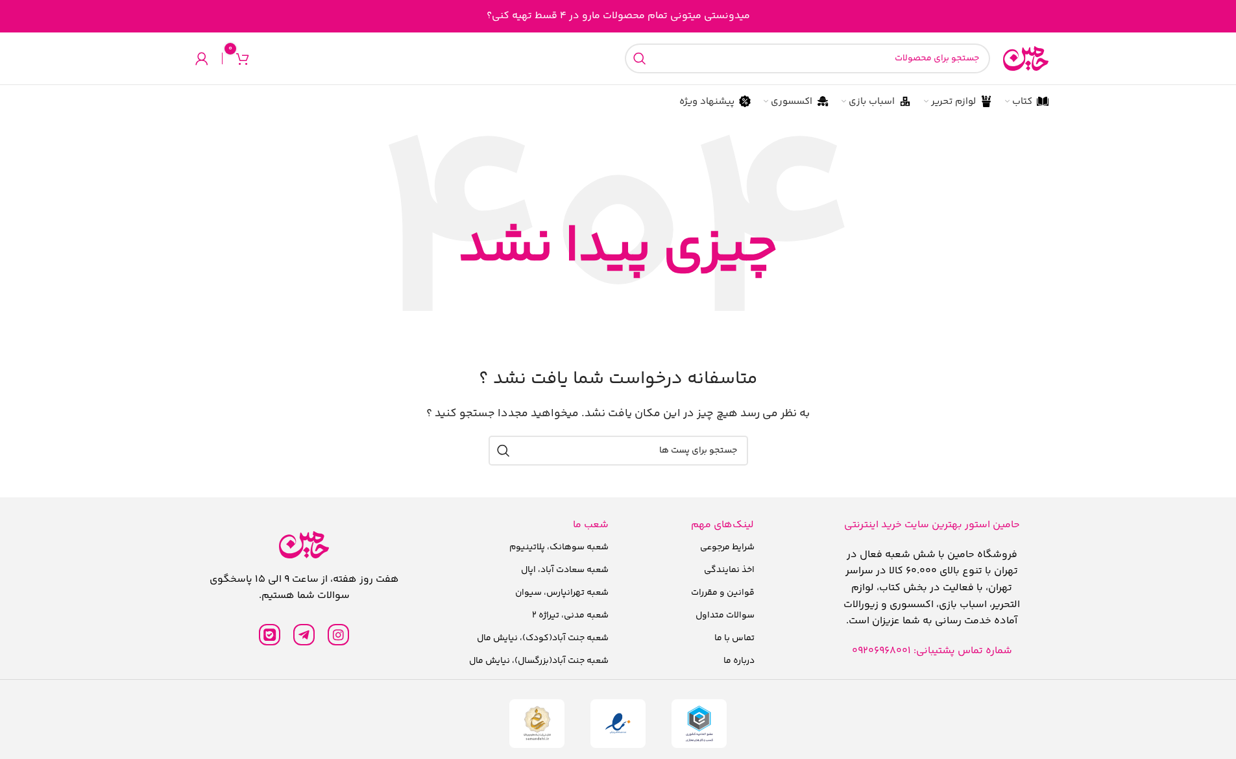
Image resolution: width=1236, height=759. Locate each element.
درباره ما (739, 661)
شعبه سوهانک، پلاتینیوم (559, 547)
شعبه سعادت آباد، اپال (565, 570)
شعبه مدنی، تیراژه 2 (570, 615)
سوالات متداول (725, 615)
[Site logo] (1025, 59)
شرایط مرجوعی (727, 547)
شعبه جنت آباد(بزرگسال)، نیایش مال (539, 661)
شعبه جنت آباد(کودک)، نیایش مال (543, 638)
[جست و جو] (640, 58)
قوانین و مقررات (723, 593)
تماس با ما (734, 638)
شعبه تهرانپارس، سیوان (562, 593)
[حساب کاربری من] (202, 58)
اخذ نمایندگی (729, 570)
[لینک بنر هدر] (618, 16)
